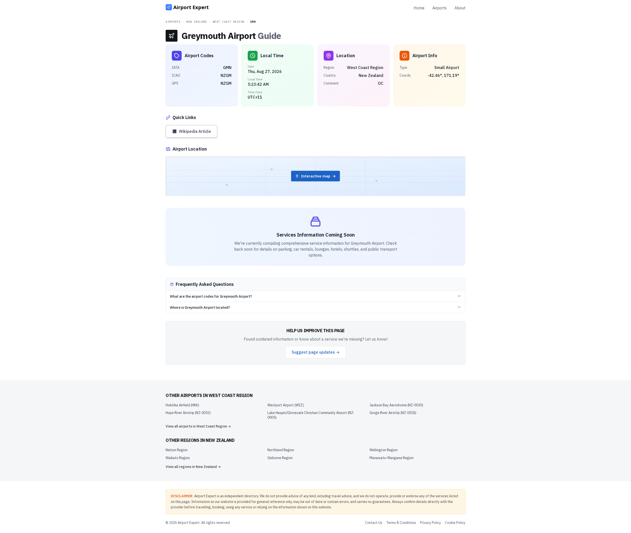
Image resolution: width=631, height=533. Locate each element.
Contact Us (373, 522)
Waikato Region (178, 458)
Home (419, 7)
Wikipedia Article (195, 131)
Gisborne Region (280, 458)
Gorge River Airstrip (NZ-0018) (392, 413)
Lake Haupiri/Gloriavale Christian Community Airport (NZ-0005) (310, 415)
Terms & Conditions (401, 522)
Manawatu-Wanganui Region (391, 458)
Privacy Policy (430, 522)
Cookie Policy (455, 522)
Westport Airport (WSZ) (285, 405)
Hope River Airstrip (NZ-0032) (188, 413)
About (460, 7)
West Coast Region (228, 21)
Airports (439, 7)
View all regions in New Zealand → (193, 466)
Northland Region (280, 450)
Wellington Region (383, 450)
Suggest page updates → (316, 352)
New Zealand (196, 21)
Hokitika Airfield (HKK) (182, 405)
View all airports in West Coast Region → (198, 426)
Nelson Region (177, 450)
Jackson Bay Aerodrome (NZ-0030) (396, 405)
